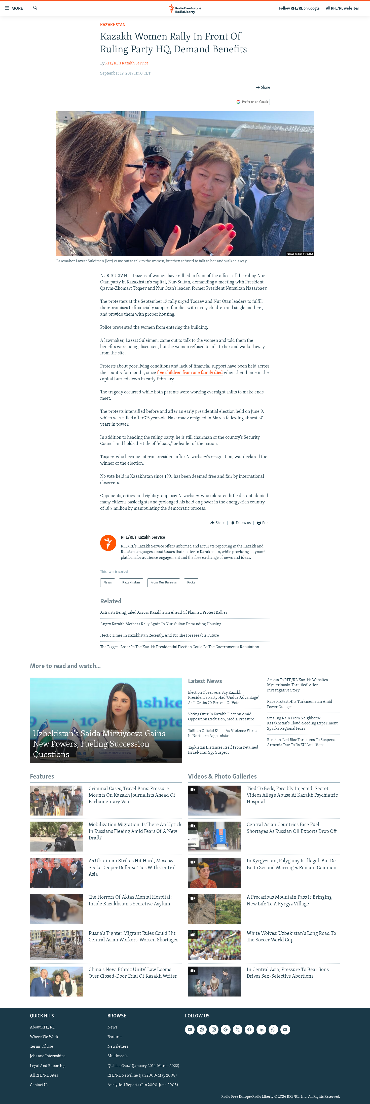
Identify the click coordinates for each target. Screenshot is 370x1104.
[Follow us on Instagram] (213, 1029)
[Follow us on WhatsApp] (273, 1029)
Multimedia (117, 1056)
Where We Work (44, 1037)
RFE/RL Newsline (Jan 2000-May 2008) (142, 1076)
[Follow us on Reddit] (201, 1029)
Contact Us (39, 1085)
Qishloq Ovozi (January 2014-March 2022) (143, 1066)
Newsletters (117, 1047)
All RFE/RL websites (342, 9)
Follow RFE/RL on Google (299, 9)
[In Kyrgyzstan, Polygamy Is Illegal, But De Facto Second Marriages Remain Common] (214, 873)
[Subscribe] (285, 1029)
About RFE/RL (42, 1027)
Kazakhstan (113, 25)
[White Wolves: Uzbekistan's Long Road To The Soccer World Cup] (214, 945)
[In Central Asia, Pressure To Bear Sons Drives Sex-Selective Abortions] (214, 982)
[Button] (263, 87)
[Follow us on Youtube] (190, 1029)
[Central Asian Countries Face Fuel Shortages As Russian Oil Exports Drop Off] (214, 837)
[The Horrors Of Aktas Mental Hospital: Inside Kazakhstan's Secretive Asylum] (56, 909)
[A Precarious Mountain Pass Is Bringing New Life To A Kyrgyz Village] (214, 909)
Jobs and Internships (47, 1056)
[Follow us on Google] (225, 1029)
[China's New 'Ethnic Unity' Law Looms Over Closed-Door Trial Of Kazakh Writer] (56, 982)
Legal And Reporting (47, 1066)
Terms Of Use (41, 1047)
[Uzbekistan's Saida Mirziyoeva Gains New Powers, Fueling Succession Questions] (106, 720)
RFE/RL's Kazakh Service (127, 63)
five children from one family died (190, 373)
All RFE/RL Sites (44, 1076)
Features (114, 1037)
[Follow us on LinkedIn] (261, 1029)
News (112, 1027)
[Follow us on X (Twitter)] (237, 1029)
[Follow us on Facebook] (249, 1029)
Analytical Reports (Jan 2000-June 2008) (142, 1085)
